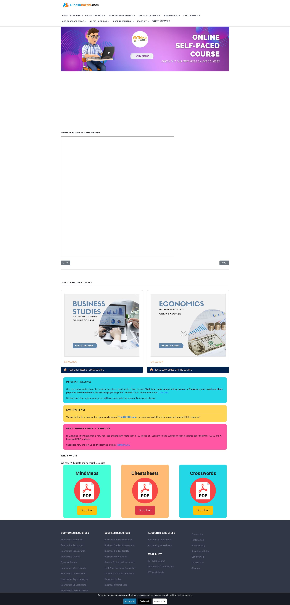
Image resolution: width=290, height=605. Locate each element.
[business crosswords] (203, 490)
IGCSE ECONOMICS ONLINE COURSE (173, 369)
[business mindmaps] (87, 490)
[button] (96, 16)
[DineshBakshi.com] (145, 5)
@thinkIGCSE (123, 444)
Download (87, 510)
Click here (164, 392)
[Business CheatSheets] (145, 490)
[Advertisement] (145, 107)
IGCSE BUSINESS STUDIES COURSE (86, 369)
